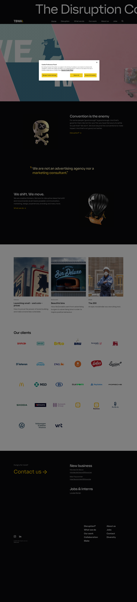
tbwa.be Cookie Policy (67, 70)
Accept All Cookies (90, 75)
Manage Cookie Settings (49, 75)
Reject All (76, 75)
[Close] (97, 62)
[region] (69, 70)
